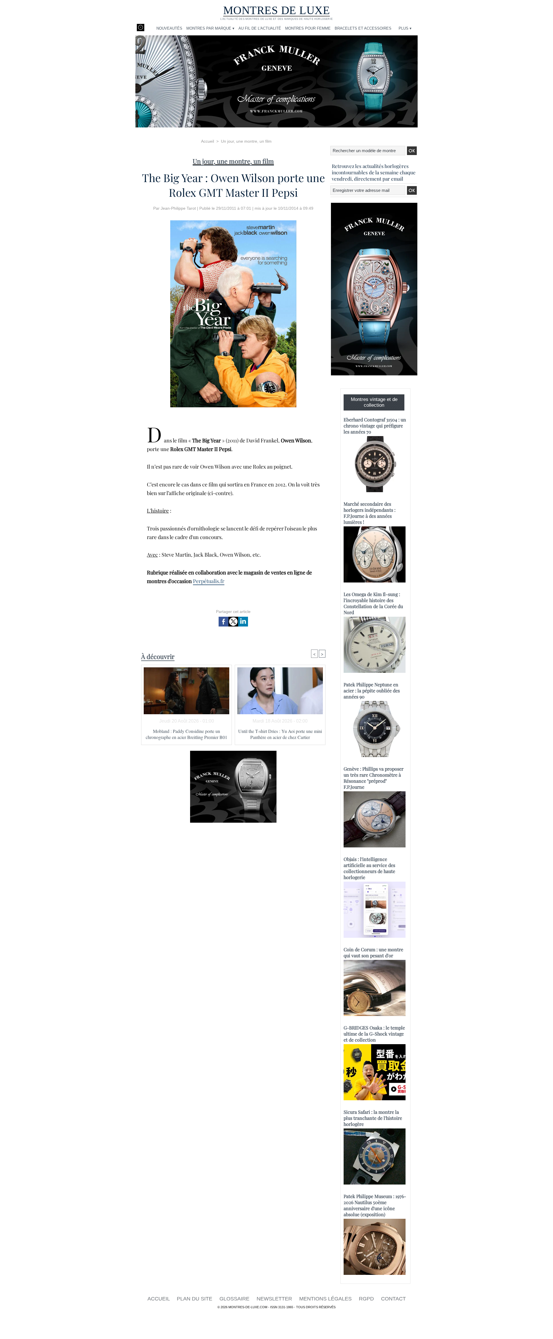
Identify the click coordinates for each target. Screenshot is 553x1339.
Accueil (207, 141)
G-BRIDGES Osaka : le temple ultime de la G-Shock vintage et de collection (374, 1034)
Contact (393, 1299)
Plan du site (195, 1299)
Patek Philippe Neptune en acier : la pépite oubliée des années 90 (372, 690)
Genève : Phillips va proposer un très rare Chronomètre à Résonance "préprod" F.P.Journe (374, 778)
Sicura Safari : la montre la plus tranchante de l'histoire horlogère (373, 1118)
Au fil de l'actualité (259, 28)
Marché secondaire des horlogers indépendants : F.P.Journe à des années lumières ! (369, 513)
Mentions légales (326, 1299)
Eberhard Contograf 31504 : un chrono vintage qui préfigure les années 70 (375, 426)
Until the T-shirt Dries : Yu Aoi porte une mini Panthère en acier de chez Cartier (280, 734)
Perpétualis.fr (208, 581)
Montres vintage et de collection (374, 402)
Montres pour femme (308, 28)
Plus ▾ (405, 28)
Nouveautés (169, 28)
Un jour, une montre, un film (246, 141)
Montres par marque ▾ (210, 28)
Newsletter (275, 1299)
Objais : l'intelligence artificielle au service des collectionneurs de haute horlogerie (369, 868)
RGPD (367, 1299)
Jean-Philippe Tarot (178, 208)
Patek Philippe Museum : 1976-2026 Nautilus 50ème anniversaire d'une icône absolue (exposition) (375, 1205)
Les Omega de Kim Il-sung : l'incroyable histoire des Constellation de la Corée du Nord (373, 603)
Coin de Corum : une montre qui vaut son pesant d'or (373, 952)
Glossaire (235, 1299)
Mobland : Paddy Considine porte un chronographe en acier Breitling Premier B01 (186, 734)
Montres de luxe (276, 10)
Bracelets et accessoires (363, 28)
